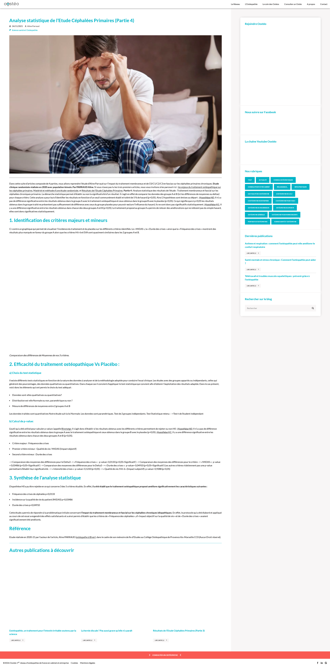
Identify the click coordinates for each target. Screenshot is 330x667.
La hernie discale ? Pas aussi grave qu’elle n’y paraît (106, 630)
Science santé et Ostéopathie (25, 30)
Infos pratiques (301, 187)
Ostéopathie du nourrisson (258, 208)
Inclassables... (282, 187)
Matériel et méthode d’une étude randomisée (55, 190)
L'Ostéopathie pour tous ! (285, 201)
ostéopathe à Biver (85, 537)
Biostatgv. (66, 428)
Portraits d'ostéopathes (257, 221)
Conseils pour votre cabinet (259, 187)
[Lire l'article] (43, 591)
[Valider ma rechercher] (313, 308)
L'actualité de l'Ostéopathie (258, 194)
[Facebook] (318, 663)
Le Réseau (235, 4)
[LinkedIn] (322, 663)
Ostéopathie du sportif (285, 208)
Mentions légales (87, 663)
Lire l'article (15, 640)
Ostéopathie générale (256, 215)
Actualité (263, 180)
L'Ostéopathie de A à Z (284, 194)
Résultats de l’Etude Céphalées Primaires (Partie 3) (179, 630)
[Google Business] (326, 663)
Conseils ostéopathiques (283, 180)
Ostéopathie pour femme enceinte (285, 215)
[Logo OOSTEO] (11, 4)
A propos (311, 4)
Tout (250, 180)
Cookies (74, 663)
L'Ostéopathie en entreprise (258, 201)
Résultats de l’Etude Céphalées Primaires (102, 190)
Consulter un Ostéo (293, 4)
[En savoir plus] (280, 65)
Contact (323, 4)
